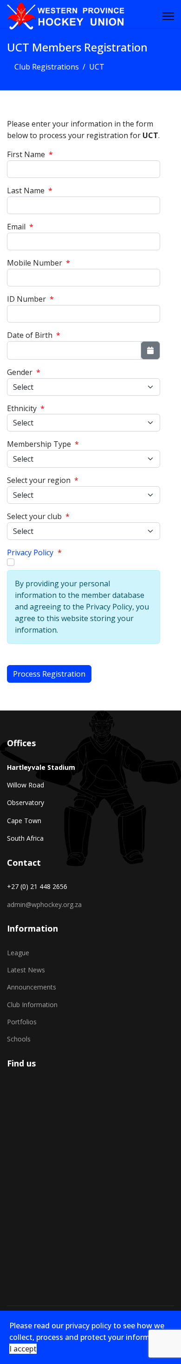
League (18, 952)
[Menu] (168, 16)
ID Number (30, 299)
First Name (30, 154)
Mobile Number (38, 263)
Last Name (29, 190)
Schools (19, 1038)
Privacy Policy (30, 552)
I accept (23, 1349)
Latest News (26, 969)
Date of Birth (33, 335)
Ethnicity (26, 408)
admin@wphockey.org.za (44, 904)
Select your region (42, 480)
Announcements (31, 987)
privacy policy (88, 1325)
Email (20, 227)
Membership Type (43, 444)
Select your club (38, 516)
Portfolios (22, 1021)
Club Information (32, 1004)
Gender (23, 372)
